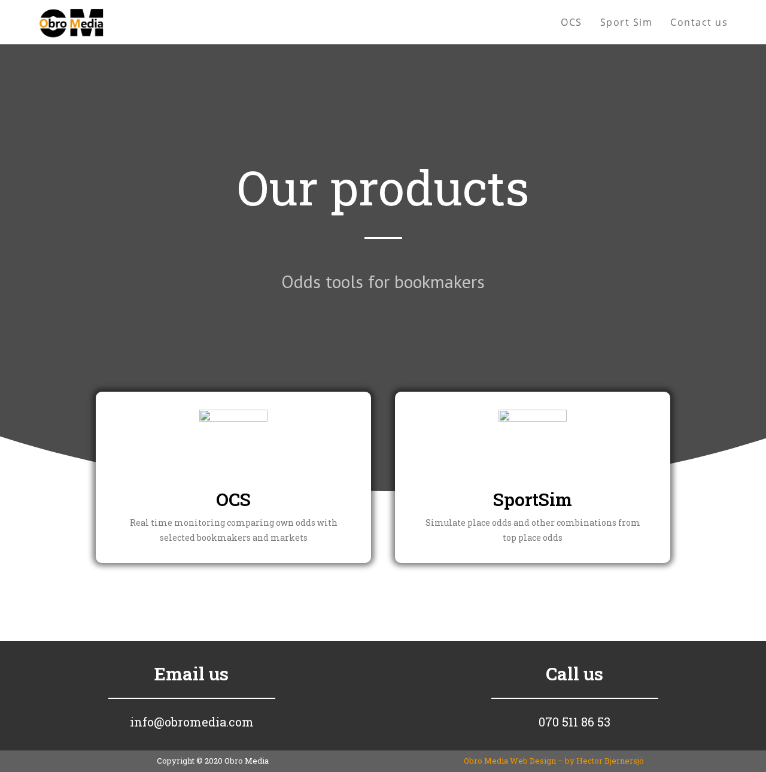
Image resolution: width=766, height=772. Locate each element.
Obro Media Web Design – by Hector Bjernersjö (554, 760)
